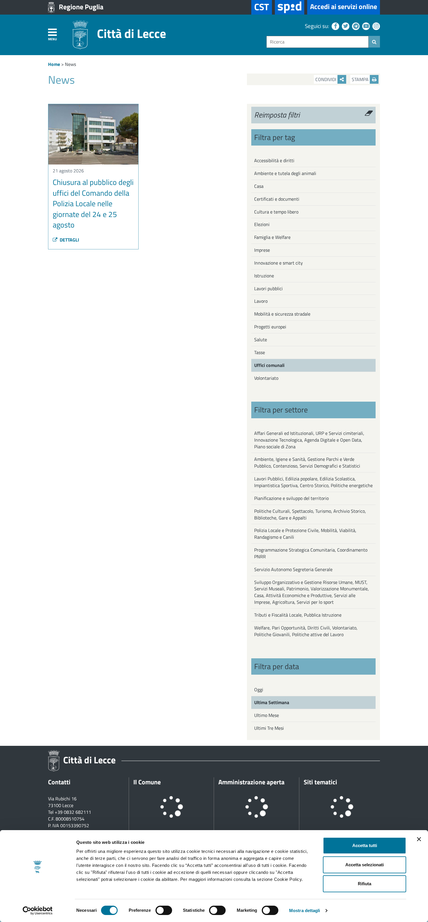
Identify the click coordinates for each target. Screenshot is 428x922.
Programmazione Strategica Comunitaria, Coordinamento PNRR (310, 553)
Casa (258, 186)
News (70, 64)
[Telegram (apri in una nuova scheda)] (355, 26)
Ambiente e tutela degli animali (285, 173)
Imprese (262, 249)
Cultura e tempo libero (276, 211)
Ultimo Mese (266, 715)
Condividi (326, 79)
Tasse (259, 352)
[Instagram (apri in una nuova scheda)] (375, 26)
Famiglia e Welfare (272, 237)
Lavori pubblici (268, 288)
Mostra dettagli (304, 910)
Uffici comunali (269, 365)
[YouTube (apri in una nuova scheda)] (365, 26)
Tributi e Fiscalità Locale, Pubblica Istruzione (298, 614)
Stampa (361, 79)
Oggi (258, 689)
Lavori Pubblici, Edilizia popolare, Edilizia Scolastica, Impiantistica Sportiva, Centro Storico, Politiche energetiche (313, 482)
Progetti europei (270, 326)
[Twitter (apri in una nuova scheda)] (344, 26)
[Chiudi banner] (419, 839)
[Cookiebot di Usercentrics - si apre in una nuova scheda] (37, 910)
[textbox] (317, 42)
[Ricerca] (374, 41)
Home (54, 64)
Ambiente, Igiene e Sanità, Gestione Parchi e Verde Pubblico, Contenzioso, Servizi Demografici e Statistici (307, 462)
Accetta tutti (364, 845)
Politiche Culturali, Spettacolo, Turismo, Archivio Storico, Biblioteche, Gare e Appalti (310, 514)
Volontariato (266, 378)
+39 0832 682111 (73, 812)
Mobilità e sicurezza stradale (282, 313)
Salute (260, 339)
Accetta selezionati (364, 864)
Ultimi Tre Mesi (269, 728)
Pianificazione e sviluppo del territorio (291, 498)
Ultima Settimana (271, 702)
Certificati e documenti (276, 198)
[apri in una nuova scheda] (289, 7)
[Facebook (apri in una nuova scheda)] (334, 26)
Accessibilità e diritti (274, 160)
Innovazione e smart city (278, 262)
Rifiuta (364, 883)
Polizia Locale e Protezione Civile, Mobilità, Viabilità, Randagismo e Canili (305, 533)
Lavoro (261, 301)
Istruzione (264, 275)
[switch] (163, 910)
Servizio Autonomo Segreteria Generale (293, 569)
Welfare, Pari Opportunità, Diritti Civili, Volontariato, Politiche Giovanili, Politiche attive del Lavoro (306, 631)
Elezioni (262, 224)
